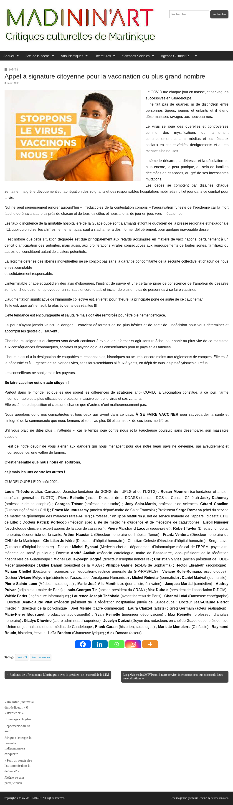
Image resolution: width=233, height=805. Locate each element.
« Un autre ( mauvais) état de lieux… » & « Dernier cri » (19, 707)
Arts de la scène (37, 56)
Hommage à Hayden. (18, 719)
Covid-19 (22, 657)
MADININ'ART (33, 798)
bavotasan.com (219, 798)
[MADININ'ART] (80, 22)
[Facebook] (83, 644)
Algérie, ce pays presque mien (14, 780)
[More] (150, 644)
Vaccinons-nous (40, 657)
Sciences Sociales (136, 56)
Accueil (8, 56)
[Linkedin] (100, 644)
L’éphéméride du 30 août (17, 728)
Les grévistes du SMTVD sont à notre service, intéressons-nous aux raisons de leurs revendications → (173, 676)
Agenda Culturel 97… (176, 56)
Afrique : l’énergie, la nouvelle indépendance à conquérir (18, 746)
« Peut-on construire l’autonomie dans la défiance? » (18, 766)
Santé (13, 69)
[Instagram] (133, 644)
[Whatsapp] (116, 644)
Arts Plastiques (72, 56)
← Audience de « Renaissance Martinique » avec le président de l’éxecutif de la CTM (58, 674)
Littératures (102, 56)
